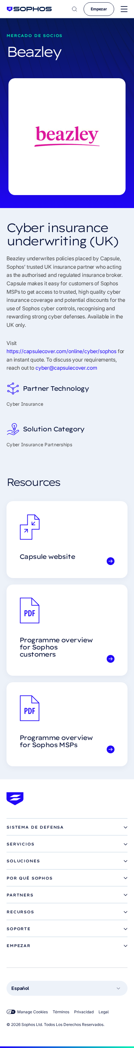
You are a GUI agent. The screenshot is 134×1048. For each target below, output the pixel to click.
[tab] (67, 827)
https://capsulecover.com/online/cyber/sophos (61, 351)
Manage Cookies (32, 1011)
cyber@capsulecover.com (66, 367)
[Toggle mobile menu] (124, 9)
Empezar (99, 8)
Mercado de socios (34, 35)
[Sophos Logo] (29, 8)
